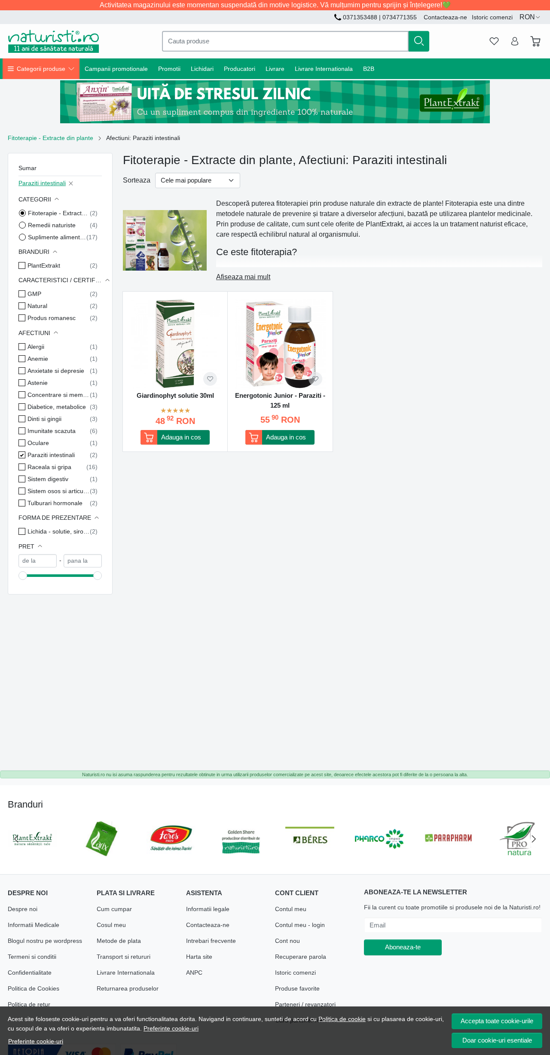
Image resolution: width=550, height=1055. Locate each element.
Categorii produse (41, 68)
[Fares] (171, 855)
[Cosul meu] (535, 41)
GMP (34, 293)
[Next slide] (533, 839)
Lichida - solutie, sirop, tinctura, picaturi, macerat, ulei (59, 531)
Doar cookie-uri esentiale (497, 1040)
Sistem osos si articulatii (59, 491)
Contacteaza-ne (445, 17)
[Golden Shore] (240, 855)
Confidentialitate (30, 972)
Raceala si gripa (49, 466)
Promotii (169, 68)
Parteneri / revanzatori (305, 1004)
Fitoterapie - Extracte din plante (50, 137)
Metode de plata (119, 940)
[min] (37, 560)
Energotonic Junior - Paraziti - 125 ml (280, 400)
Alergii (36, 346)
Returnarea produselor (128, 988)
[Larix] (101, 855)
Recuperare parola (300, 956)
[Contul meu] (514, 41)
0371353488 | (362, 17)
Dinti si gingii (44, 418)
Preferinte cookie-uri (171, 1028)
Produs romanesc (52, 317)
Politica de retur (29, 1004)
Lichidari (202, 68)
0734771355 (399, 17)
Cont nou (287, 940)
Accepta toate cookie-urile (497, 1021)
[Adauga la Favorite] (210, 378)
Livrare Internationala (324, 68)
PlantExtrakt (44, 265)
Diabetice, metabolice (57, 406)
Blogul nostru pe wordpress (45, 940)
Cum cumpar (114, 909)
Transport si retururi (123, 956)
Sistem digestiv (48, 479)
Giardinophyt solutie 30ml (175, 395)
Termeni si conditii (32, 956)
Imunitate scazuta (52, 430)
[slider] (22, 575)
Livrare (275, 68)
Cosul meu (111, 924)
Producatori (239, 68)
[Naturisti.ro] (53, 41)
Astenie (38, 382)
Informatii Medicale (33, 924)
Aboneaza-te (403, 947)
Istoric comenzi (492, 17)
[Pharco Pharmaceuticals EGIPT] (379, 855)
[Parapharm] (448, 855)
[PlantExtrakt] (32, 855)
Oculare (38, 442)
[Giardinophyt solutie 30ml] (175, 344)
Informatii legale (207, 909)
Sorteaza (136, 180)
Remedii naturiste (52, 225)
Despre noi (22, 909)
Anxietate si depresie (56, 370)
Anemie (38, 358)
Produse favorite (297, 988)
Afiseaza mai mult (243, 277)
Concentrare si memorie (59, 394)
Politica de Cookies (33, 988)
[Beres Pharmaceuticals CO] (309, 855)
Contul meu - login (300, 924)
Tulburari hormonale (55, 503)
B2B (368, 68)
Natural (37, 305)
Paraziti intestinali (42, 183)
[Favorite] (494, 41)
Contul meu (290, 909)
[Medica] (518, 855)
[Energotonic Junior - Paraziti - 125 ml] (280, 344)
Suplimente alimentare (57, 237)
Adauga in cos (181, 437)
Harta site (199, 956)
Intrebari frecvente (211, 940)
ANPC (194, 972)
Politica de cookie (342, 1018)
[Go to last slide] (16, 839)
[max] (83, 560)
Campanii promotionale (116, 68)
